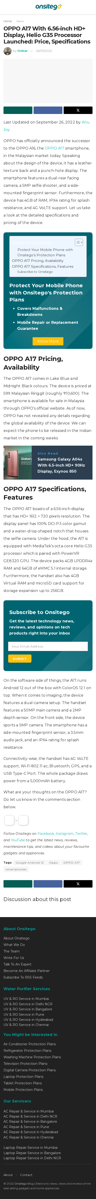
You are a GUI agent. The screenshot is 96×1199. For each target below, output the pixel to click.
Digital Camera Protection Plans (29, 1070)
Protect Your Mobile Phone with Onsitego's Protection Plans (45, 252)
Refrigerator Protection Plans (27, 1051)
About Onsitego (16, 938)
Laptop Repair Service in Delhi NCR (32, 1158)
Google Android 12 (30, 862)
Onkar (22, 51)
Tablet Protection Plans (22, 1083)
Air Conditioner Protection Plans (29, 1044)
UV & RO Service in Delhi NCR (27, 1004)
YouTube (18, 840)
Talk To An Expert (17, 964)
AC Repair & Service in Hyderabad (30, 1132)
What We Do (14, 945)
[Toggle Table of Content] (76, 242)
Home (7, 21)
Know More (48, 341)
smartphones (16, 869)
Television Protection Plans (25, 1064)
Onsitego (20, 1183)
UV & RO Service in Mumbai (26, 999)
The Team (11, 951)
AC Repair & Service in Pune (26, 1127)
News (20, 21)
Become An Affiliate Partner (26, 971)
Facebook (46, 834)
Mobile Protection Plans (23, 1090)
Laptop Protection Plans (23, 1077)
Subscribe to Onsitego (35, 272)
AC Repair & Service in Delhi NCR (30, 1116)
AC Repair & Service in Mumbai (28, 1111)
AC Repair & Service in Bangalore (30, 1121)
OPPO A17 (55, 148)
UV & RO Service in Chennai (26, 1025)
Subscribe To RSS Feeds (23, 977)
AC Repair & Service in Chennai (28, 1137)
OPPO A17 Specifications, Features (42, 266)
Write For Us (13, 958)
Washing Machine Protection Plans (32, 1057)
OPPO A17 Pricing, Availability (37, 260)
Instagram (65, 834)
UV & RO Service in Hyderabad (28, 1020)
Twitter (81, 834)
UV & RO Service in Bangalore (27, 1009)
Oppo (53, 862)
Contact (26, 1175)
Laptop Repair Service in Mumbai (30, 1148)
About (8, 1175)
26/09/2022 (44, 51)
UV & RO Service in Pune (23, 1014)
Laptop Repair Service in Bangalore (32, 1153)
